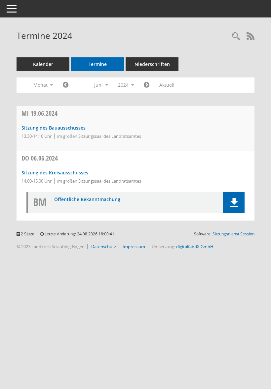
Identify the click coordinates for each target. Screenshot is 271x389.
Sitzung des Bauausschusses (53, 128)
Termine (98, 64)
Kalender (43, 64)
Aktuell (166, 85)
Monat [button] (41, 85)
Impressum (133, 247)
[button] (234, 202)
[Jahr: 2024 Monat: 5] (65, 85)
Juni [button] (99, 85)
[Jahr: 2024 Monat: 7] (146, 85)
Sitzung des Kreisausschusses (54, 172)
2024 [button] (124, 85)
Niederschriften (152, 64)
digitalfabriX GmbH (194, 247)
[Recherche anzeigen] (236, 36)
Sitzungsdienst (233, 234)
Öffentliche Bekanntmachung (87, 199)
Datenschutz (103, 247)
